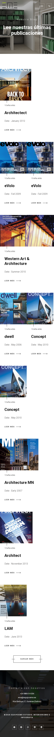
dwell (9, 336)
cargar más (27, 659)
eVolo (9, 185)
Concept (38, 336)
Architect (12, 555)
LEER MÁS (9, 130)
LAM (8, 628)
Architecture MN (19, 482)
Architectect (15, 112)
